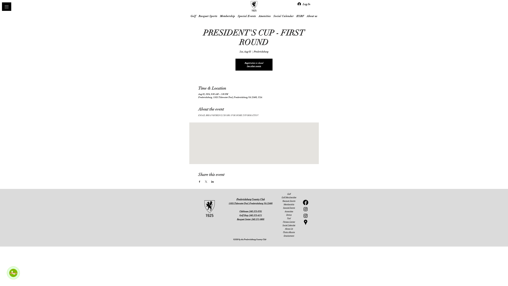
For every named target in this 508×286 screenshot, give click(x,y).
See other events (254, 66)
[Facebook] (305, 202)
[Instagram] (305, 209)
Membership (289, 204)
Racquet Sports (288, 201)
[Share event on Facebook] (199, 182)
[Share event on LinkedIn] (212, 182)
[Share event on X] (206, 182)
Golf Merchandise (289, 197)
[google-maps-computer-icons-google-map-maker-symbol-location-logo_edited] (305, 222)
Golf (289, 194)
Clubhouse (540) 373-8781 (250, 211)
